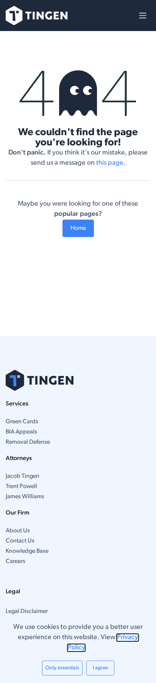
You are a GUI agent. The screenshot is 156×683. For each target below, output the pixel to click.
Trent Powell (21, 486)
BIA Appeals (21, 432)
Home (78, 228)
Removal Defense (28, 442)
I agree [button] (100, 668)
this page (109, 163)
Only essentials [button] (62, 668)
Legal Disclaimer (27, 611)
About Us (18, 531)
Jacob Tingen (22, 476)
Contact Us (20, 541)
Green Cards (22, 422)
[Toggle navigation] (142, 15)
